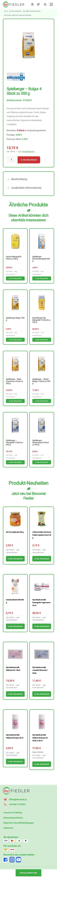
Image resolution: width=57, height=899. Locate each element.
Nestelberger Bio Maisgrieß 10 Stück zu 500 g (41, 320)
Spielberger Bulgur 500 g (15, 319)
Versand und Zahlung (12, 812)
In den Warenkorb (29, 160)
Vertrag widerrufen (28, 873)
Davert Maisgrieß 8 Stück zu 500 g (13, 258)
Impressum (8, 828)
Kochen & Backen (15, 11)
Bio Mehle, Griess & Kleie (31, 11)
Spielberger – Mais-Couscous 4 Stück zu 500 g (14, 381)
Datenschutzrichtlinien (13, 818)
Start (6, 11)
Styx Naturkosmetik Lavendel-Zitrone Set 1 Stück (40, 670)
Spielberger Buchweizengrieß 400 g (41, 259)
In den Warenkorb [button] (15, 278)
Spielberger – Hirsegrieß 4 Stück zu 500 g (14, 442)
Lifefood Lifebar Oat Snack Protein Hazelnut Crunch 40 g (41, 535)
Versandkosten (28, 151)
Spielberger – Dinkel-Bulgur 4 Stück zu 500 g (41, 381)
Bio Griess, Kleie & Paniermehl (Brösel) (17, 15)
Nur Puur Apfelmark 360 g (15, 532)
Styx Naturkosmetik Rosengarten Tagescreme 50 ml (41, 602)
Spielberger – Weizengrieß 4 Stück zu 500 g (40, 442)
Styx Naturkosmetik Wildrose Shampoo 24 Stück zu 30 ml (40, 738)
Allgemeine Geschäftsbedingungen (18, 823)
